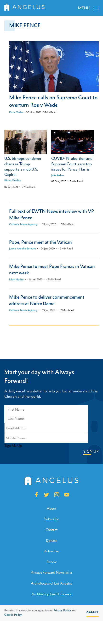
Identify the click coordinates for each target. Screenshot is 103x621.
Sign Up (91, 451)
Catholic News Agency (23, 224)
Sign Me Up (13, 446)
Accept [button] (92, 612)
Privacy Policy (62, 610)
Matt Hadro (16, 279)
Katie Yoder (16, 112)
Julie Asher (57, 175)
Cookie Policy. (13, 615)
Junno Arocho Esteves (22, 248)
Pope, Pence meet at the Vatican (40, 242)
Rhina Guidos (12, 180)
